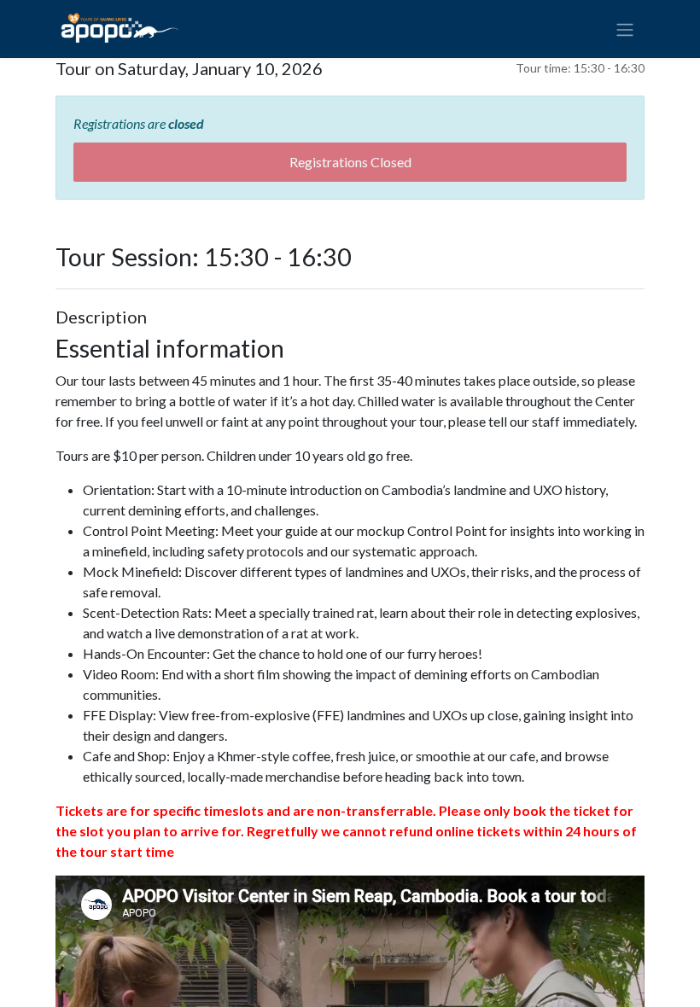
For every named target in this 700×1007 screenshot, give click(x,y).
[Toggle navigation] (625, 29)
